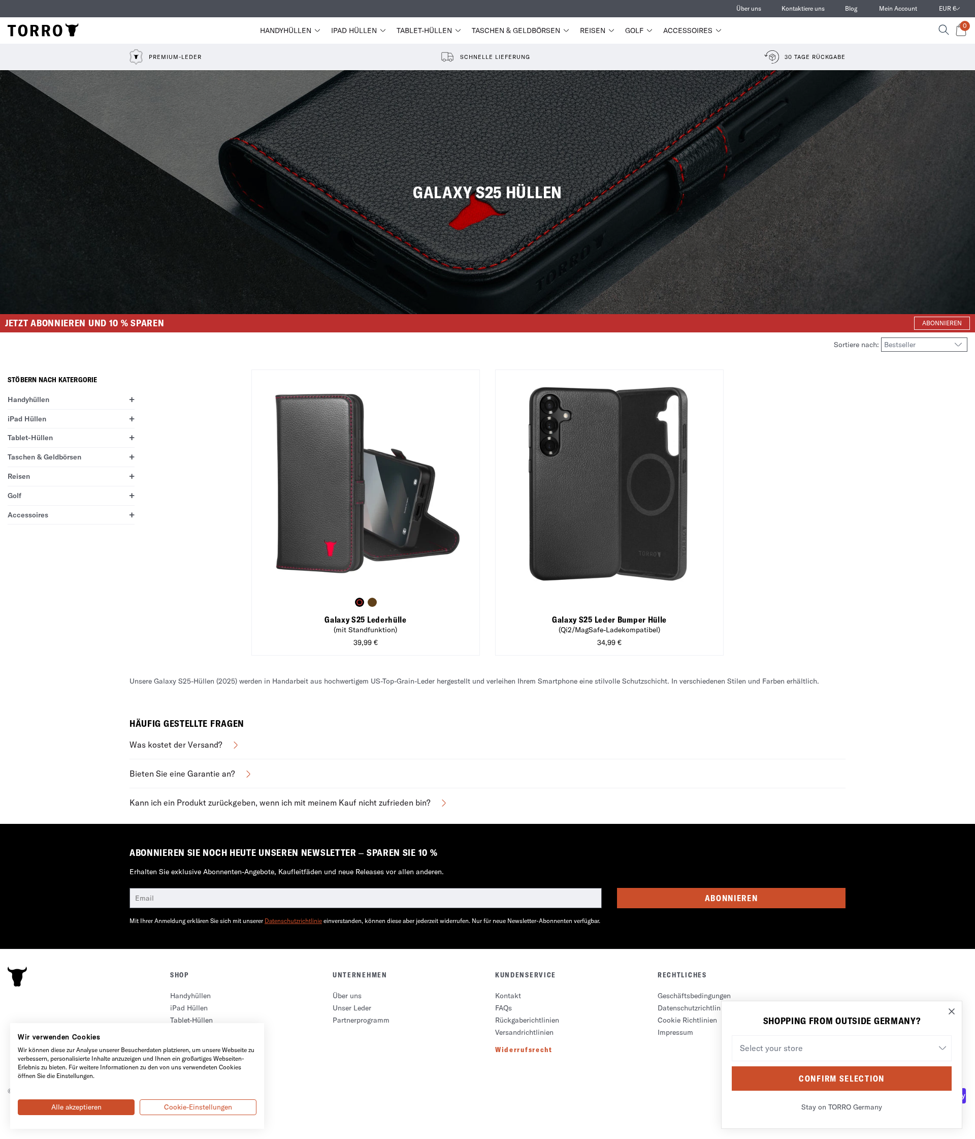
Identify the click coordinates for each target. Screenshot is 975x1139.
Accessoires (687, 30)
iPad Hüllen (354, 30)
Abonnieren (731, 898)
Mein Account (898, 8)
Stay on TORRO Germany (841, 1107)
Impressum (675, 1032)
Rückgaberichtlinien (527, 1020)
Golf (634, 30)
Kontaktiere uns (803, 8)
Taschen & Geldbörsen (516, 30)
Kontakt (508, 995)
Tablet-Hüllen (424, 30)
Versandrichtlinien (524, 1032)
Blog (851, 8)
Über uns (748, 8)
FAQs (503, 1007)
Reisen (592, 30)
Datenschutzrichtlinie (293, 921)
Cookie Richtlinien (687, 1020)
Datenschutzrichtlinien (694, 1007)
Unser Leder (352, 1007)
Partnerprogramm (361, 1020)
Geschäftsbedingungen (694, 995)
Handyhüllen (285, 30)
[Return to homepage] (43, 30)
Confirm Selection (842, 1078)
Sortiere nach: (857, 344)
